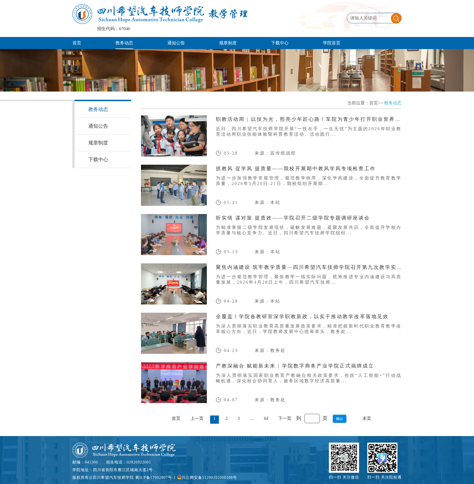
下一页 (284, 418)
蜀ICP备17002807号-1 (155, 478)
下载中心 (280, 43)
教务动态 (124, 43)
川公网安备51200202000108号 (209, 478)
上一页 (197, 418)
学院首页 (331, 43)
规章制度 (228, 43)
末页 (366, 418)
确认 (339, 419)
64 (266, 418)
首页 (76, 43)
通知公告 (176, 43)
